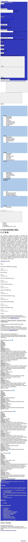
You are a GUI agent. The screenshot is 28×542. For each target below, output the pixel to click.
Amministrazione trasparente (9, 517)
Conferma (7, 79)
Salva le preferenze (11, 478)
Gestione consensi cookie (8, 516)
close (2, 103)
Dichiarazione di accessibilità (9, 513)
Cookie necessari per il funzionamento (9, 334)
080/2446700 (8, 491)
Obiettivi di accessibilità (8, 514)
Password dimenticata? (5, 14)
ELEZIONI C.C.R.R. (5, 261)
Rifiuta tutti (12, 320)
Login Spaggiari (11, 36)
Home (4, 222)
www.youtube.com (5, 453)
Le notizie (5, 225)
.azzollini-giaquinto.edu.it (6, 340)
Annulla (2, 79)
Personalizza (3, 320)
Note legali (5, 509)
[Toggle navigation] (11, 97)
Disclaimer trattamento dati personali (8, 530)
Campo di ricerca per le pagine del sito (9, 209)
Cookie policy (6, 508)
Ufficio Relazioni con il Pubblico (10, 511)
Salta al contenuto (4, 1)
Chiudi (2, 45)
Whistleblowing (6, 515)
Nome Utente (16, 10)
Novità (4, 224)
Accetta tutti (21, 320)
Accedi (2, 3)
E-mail (14, 31)
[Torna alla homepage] (14, 81)
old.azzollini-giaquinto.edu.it (7, 390)
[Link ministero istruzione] (7, 2)
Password (15, 12)
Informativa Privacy (7, 510)
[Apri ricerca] (16, 87)
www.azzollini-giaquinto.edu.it (7, 411)
